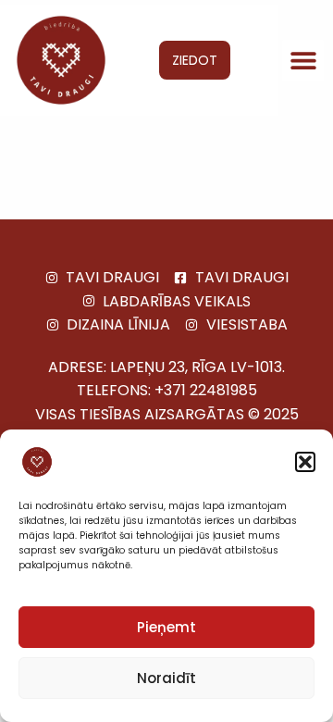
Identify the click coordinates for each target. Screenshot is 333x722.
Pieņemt (166, 627)
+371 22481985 (205, 390)
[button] (305, 462)
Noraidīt (166, 678)
